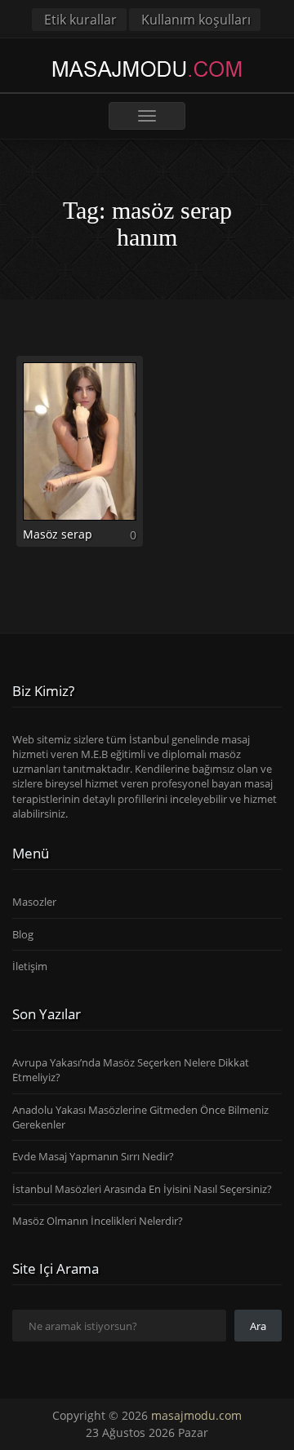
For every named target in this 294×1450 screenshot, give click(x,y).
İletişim (29, 966)
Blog (22, 934)
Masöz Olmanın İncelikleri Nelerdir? (97, 1220)
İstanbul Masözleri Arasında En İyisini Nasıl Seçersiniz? (142, 1189)
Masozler (34, 901)
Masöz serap (57, 534)
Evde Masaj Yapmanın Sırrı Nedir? (93, 1156)
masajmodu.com (196, 1415)
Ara (258, 1326)
